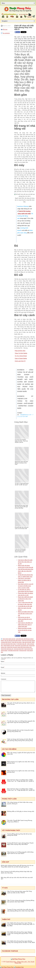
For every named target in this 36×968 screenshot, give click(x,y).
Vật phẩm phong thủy (13, 650)
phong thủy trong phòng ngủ (24, 647)
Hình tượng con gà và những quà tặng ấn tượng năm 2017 (25, 619)
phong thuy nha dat (12, 647)
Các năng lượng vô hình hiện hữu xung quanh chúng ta (19, 803)
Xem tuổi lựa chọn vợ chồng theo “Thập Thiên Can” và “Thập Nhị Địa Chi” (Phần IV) (21, 789)
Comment (3, 679)
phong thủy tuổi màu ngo (7, 649)
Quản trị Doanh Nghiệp (21, 358)
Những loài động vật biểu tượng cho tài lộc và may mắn (25, 630)
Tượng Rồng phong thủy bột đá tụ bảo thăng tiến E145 (19, 834)
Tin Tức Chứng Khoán (21, 356)
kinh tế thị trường (24, 211)
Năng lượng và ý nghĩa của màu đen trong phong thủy (20, 762)
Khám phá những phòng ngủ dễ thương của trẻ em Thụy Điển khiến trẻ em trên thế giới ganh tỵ (17, 866)
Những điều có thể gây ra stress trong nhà (20, 811)
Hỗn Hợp (5, 29)
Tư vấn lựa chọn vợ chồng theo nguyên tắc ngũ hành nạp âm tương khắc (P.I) (21, 721)
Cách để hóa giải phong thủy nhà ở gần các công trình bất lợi (25, 571)
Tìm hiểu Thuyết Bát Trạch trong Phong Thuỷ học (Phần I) (19, 821)
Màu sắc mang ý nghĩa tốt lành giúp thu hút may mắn (21, 753)
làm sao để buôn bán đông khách (13, 640)
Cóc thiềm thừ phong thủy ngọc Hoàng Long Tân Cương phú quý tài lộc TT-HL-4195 (20, 933)
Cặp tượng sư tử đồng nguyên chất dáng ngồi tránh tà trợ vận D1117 (20, 852)
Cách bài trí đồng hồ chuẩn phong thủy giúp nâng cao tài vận (25, 561)
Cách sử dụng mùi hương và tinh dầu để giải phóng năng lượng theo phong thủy (20, 739)
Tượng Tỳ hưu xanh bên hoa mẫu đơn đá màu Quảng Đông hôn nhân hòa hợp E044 (20, 910)
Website (3, 673)
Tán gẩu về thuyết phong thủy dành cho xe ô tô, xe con (21, 703)
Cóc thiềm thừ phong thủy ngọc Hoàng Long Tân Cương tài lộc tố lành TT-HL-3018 (21, 941)
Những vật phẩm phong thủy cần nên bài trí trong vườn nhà (25, 613)
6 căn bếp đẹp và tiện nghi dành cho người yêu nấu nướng (25, 608)
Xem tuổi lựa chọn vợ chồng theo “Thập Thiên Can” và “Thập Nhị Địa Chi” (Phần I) (20, 780)
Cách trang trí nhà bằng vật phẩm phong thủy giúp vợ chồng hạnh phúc (25, 624)
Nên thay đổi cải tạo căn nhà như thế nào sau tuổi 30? (17, 878)
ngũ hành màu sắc (21, 644)
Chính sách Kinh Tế (20, 361)
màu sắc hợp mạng (17, 642)
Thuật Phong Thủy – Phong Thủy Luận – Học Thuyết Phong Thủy (20, 962)
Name (3, 661)
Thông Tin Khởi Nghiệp (21, 353)
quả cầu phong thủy (19, 649)
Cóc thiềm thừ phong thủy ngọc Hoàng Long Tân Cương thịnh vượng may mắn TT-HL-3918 (21, 924)
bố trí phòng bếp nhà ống (9, 639)
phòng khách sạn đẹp (9, 645)
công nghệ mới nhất (24, 213)
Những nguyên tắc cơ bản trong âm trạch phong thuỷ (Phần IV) (20, 730)
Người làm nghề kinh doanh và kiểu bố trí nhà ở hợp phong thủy (25, 598)
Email (3, 667)
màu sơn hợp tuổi (26, 642)
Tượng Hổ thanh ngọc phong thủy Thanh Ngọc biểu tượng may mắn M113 (20, 843)
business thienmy (23, 206)
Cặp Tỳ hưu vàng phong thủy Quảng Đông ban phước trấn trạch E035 (20, 901)
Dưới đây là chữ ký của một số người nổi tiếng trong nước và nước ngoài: (25, 585)
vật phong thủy (22, 650)
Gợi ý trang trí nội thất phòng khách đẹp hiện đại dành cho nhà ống (16, 872)
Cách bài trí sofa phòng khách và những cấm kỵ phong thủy (24, 580)
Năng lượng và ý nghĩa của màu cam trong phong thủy (20, 771)
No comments (6, 33)
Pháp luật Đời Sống (20, 350)
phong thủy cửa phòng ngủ (22, 645)
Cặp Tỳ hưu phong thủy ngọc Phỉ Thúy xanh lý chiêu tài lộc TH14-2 (19, 892)
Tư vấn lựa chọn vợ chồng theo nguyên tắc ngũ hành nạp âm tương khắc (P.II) (21, 712)
